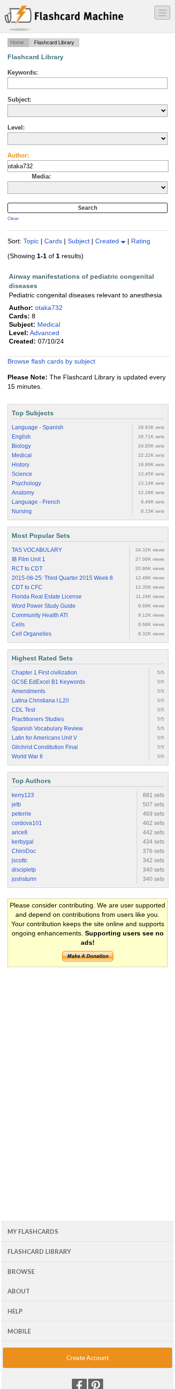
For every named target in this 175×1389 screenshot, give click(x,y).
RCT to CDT (27, 568)
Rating (140, 241)
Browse (21, 1271)
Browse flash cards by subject (51, 361)
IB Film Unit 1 (28, 559)
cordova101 (27, 823)
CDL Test (23, 710)
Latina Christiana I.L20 (40, 700)
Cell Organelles (31, 634)
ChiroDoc (24, 851)
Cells (18, 624)
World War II (27, 756)
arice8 (20, 832)
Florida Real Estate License (47, 596)
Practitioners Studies (38, 719)
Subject (79, 241)
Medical (48, 324)
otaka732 (49, 307)
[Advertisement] (87, 1064)
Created (108, 241)
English (21, 436)
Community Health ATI (40, 615)
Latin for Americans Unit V (44, 738)
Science (22, 474)
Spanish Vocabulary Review (47, 728)
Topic (32, 241)
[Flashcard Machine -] (64, 19)
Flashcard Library (39, 1251)
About (18, 1291)
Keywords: (22, 72)
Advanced (44, 333)
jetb (16, 804)
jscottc (20, 860)
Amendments (28, 691)
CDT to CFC (27, 587)
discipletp (24, 869)
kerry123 (23, 795)
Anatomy (23, 492)
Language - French (36, 502)
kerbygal (23, 842)
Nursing (22, 511)
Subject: (19, 99)
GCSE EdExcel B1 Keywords (48, 682)
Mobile (19, 1331)
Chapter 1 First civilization (44, 672)
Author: (18, 155)
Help (14, 1311)
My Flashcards (32, 1231)
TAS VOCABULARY (37, 550)
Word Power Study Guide (44, 606)
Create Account (87, 1357)
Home (17, 42)
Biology (21, 446)
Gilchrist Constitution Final (45, 747)
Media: (41, 176)
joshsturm (24, 879)
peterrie (21, 814)
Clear (13, 218)
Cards (54, 241)
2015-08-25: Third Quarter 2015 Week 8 (62, 578)
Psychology (26, 483)
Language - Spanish (37, 427)
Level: (16, 127)
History (20, 464)
